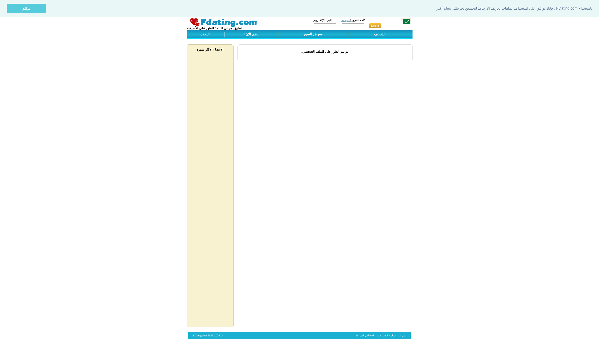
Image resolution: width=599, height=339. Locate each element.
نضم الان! (251, 34)
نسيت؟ (346, 20)
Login (375, 25)
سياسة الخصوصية (386, 335)
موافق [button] (26, 8)
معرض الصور (313, 34)
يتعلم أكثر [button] (443, 8)
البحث (205, 34)
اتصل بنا (403, 335)
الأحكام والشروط (365, 335)
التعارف (380, 34)
